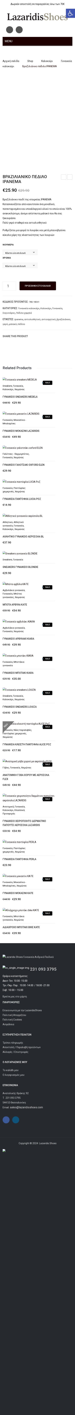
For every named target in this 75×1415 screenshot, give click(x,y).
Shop (30, 61)
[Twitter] (37, 336)
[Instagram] (19, 29)
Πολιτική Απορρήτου (14, 1015)
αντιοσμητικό (49, 319)
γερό (5, 324)
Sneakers (7, 386)
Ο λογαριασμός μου (13, 1074)
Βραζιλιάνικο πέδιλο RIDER (63, 177)
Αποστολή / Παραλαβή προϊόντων (22, 1047)
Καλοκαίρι (47, 61)
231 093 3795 (43, 969)
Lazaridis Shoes (48, 1143)
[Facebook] (9, 29)
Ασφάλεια (8, 1024)
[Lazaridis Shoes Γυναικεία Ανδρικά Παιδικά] (37, 16)
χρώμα (7, 257)
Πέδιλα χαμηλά (24, 313)
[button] (70, 13)
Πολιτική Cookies (12, 1019)
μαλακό (13, 324)
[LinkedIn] (53, 336)
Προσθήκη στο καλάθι (38, 285)
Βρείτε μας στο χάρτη (15, 996)
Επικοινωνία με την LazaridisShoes (22, 1010)
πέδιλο (21, 324)
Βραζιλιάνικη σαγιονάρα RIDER (69, 177)
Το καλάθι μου (10, 1070)
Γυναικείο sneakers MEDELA (20, 396)
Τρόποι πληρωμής (13, 1042)
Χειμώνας (19, 389)
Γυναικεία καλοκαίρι (28, 308)
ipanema (18, 319)
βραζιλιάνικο (63, 319)
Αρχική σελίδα (11, 61)
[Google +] (48, 336)
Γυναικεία (57, 308)
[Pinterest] (43, 336)
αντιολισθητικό (32, 319)
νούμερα (8, 244)
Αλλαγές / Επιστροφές (15, 1052)
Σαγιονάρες (9, 313)
